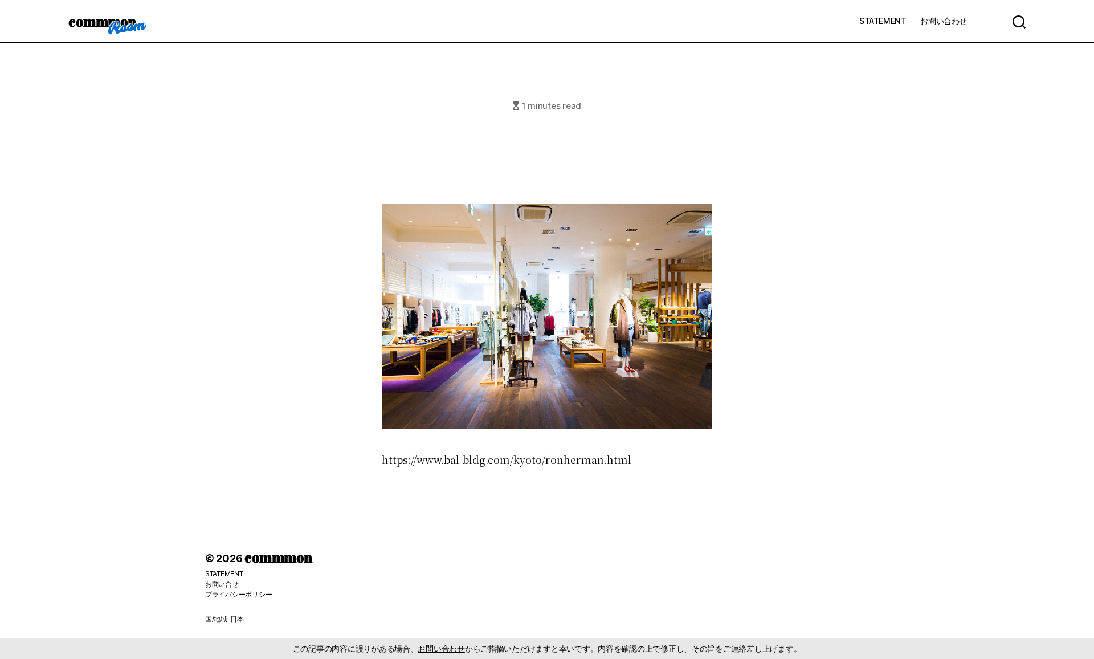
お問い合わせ (943, 21)
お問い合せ (222, 584)
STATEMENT (882, 21)
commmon (102, 21)
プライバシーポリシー (238, 594)
